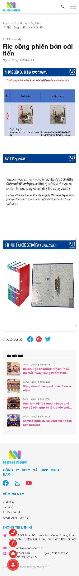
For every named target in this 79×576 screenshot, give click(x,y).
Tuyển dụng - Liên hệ (15, 517)
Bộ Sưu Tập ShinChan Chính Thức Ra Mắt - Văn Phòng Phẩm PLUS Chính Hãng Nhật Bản (46, 373)
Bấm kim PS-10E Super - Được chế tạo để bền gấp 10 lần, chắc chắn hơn (47, 407)
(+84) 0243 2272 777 (25, 557)
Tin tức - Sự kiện (30, 23)
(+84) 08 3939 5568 (19, 553)
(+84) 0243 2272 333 (56, 553)
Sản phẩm (9, 507)
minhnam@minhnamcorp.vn (26, 547)
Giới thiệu (9, 501)
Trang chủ (9, 23)
